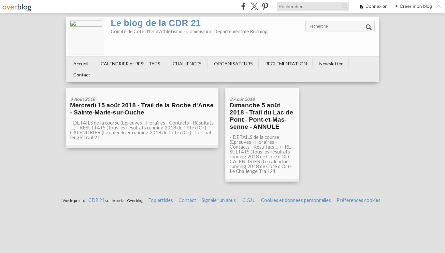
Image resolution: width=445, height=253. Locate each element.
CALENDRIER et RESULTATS (130, 63)
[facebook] (243, 6)
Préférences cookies (358, 200)
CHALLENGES (187, 63)
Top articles (160, 200)
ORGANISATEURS (233, 63)
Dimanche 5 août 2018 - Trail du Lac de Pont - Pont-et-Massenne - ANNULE (261, 116)
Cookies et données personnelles (296, 200)
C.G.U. (248, 200)
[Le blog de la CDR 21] (86, 36)
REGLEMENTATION (286, 63)
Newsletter (331, 63)
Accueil (80, 63)
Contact (81, 74)
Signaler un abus (219, 200)
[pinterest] (265, 6)
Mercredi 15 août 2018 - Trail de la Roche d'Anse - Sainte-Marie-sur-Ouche (142, 109)
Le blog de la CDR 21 (156, 23)
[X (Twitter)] (254, 6)
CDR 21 (96, 200)
